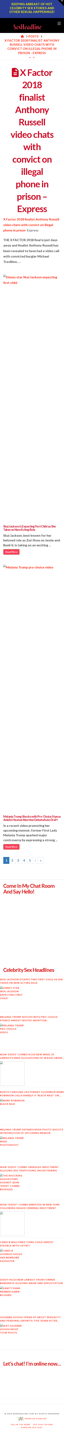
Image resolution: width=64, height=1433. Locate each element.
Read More (11, 551)
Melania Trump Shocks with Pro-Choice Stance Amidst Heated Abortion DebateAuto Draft (32, 818)
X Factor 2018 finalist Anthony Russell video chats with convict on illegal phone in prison (31, 224)
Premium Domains (35, 1419)
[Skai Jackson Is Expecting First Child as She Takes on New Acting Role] (12, 998)
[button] (59, 23)
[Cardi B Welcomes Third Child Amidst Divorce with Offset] (12, 1261)
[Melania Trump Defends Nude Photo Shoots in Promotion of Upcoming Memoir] (12, 1148)
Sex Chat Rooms (43, 1424)
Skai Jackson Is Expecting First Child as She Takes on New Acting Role (29, 528)
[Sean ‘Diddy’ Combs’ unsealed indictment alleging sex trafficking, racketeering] (12, 1186)
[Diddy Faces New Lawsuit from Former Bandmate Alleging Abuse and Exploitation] (12, 1298)
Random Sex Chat (32, 1427)
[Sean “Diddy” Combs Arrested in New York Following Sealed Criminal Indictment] (12, 1223)
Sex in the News (20, 1424)
